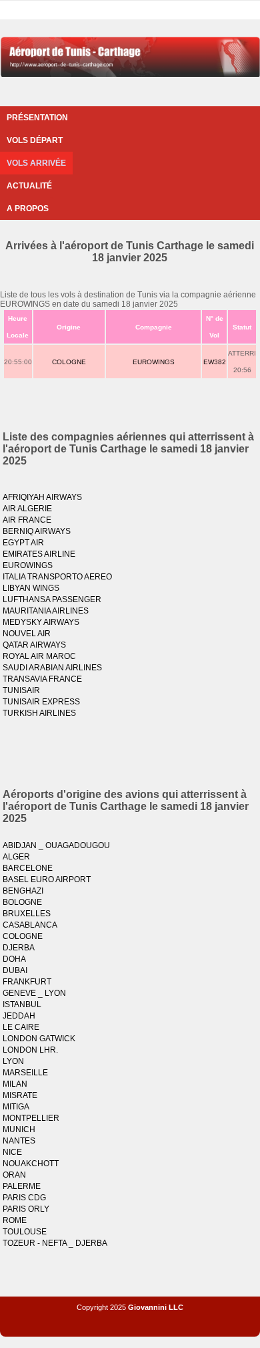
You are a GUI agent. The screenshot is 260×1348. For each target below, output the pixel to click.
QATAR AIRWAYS (34, 645)
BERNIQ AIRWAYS (37, 531)
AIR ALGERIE (27, 508)
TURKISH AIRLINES (39, 713)
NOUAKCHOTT (31, 1163)
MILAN (15, 1084)
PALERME (22, 1186)
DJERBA (19, 947)
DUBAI (15, 970)
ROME (15, 1220)
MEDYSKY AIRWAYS (41, 622)
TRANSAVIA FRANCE (42, 679)
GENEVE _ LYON (34, 993)
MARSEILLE (25, 1072)
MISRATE (20, 1095)
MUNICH (19, 1129)
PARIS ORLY (26, 1209)
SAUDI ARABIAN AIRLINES (52, 667)
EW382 (214, 362)
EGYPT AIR (23, 542)
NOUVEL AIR (27, 633)
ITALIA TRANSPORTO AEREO (57, 576)
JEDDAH (19, 1016)
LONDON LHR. (30, 1050)
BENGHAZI (23, 891)
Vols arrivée (36, 163)
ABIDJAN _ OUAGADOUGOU (56, 845)
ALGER (16, 856)
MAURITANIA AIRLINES (46, 611)
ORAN (14, 1175)
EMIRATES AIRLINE (39, 554)
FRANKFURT (27, 981)
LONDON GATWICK (39, 1038)
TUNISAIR (21, 690)
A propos (28, 208)
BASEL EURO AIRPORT (47, 879)
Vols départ (35, 140)
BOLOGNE (22, 902)
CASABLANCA (30, 925)
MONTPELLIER (31, 1118)
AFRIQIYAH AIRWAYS (42, 497)
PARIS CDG (24, 1197)
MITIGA (16, 1106)
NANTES (19, 1140)
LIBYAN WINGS (31, 588)
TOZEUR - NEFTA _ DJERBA (55, 1243)
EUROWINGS (154, 362)
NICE (12, 1152)
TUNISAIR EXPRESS (41, 701)
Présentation (37, 117)
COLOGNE (69, 362)
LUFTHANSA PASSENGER (52, 599)
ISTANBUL (22, 1004)
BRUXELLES (27, 913)
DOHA (14, 959)
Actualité (29, 185)
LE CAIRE (21, 1027)
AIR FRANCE (27, 520)
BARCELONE (28, 868)
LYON (13, 1061)
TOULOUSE (25, 1231)
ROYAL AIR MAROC (39, 656)
